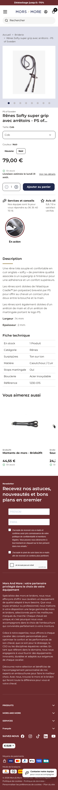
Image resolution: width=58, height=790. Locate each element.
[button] (29, 728)
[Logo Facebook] (22, 736)
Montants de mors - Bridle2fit (22, 452)
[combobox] (29, 20)
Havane (9, 151)
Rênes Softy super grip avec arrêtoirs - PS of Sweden (28, 40)
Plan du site (49, 784)
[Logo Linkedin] (46, 736)
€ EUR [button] (8, 745)
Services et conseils (21, 200)
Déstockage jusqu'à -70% (29, 2)
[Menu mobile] (8, 11)
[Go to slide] (9, 103)
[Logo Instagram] (30, 736)
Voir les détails (47, 174)
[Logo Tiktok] (38, 736)
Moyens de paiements (13, 756)
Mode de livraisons (11, 767)
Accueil (7, 34)
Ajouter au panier (39, 186)
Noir (21, 151)
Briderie (19, 34)
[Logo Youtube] (53, 736)
